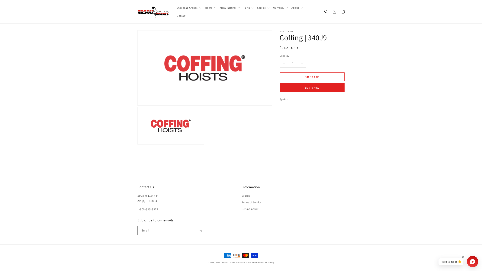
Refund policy (250, 209)
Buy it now (312, 87)
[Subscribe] (201, 230)
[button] (189, 8)
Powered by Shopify (265, 262)
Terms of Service (252, 202)
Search (246, 195)
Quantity (284, 55)
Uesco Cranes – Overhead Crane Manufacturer (235, 262)
